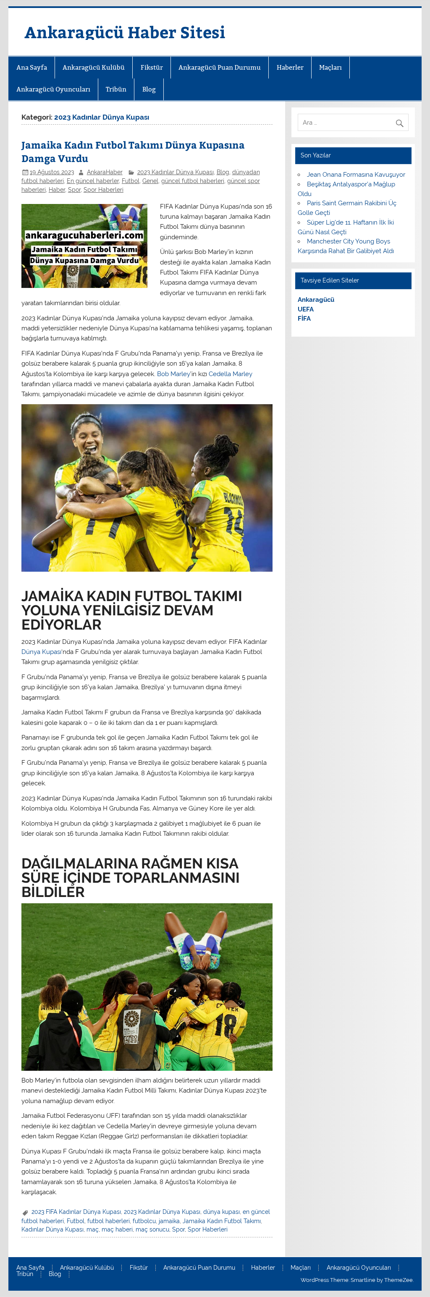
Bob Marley (173, 374)
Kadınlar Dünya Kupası (52, 1229)
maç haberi (117, 1229)
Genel (150, 181)
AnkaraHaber (105, 172)
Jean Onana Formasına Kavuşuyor (356, 174)
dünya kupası (221, 1211)
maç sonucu (152, 1229)
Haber (57, 189)
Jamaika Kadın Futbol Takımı (222, 1221)
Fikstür (152, 67)
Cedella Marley (230, 374)
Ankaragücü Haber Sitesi (124, 31)
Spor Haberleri (103, 189)
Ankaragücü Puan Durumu (219, 67)
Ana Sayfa (31, 67)
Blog (149, 89)
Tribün (116, 89)
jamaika (169, 1221)
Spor (74, 189)
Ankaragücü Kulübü (94, 67)
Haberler (290, 67)
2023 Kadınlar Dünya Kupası (175, 172)
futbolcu (144, 1221)
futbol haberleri (108, 1221)
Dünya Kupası (41, 652)
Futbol (130, 181)
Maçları (330, 67)
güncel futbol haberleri (192, 181)
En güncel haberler (93, 181)
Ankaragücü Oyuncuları (53, 89)
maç (93, 1229)
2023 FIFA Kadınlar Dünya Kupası (76, 1211)
